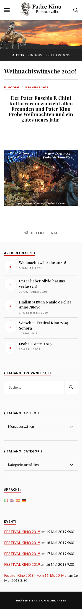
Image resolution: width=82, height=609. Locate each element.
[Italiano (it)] (6, 500)
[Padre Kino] (41, 13)
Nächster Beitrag (41, 233)
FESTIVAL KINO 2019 (22, 531)
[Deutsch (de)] (24, 500)
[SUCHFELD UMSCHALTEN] (75, 10)
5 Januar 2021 (37, 87)
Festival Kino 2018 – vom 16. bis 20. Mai (36, 575)
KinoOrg (11, 87)
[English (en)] (12, 500)
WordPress (56, 600)
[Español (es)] (18, 500)
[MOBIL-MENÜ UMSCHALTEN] (7, 10)
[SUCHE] (71, 387)
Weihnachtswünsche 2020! (40, 71)
